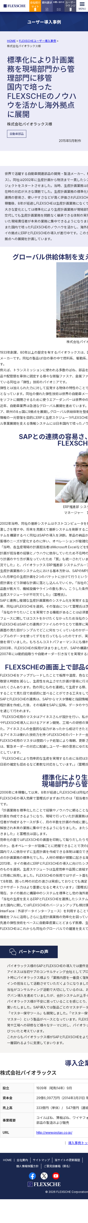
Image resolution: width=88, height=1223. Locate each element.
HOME (11, 41)
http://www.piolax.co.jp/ (54, 1132)
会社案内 (22, 1160)
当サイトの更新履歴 (67, 1160)
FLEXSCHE (15, 6)
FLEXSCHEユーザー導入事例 (37, 41)
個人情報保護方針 (27, 1166)
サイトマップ (41, 1160)
